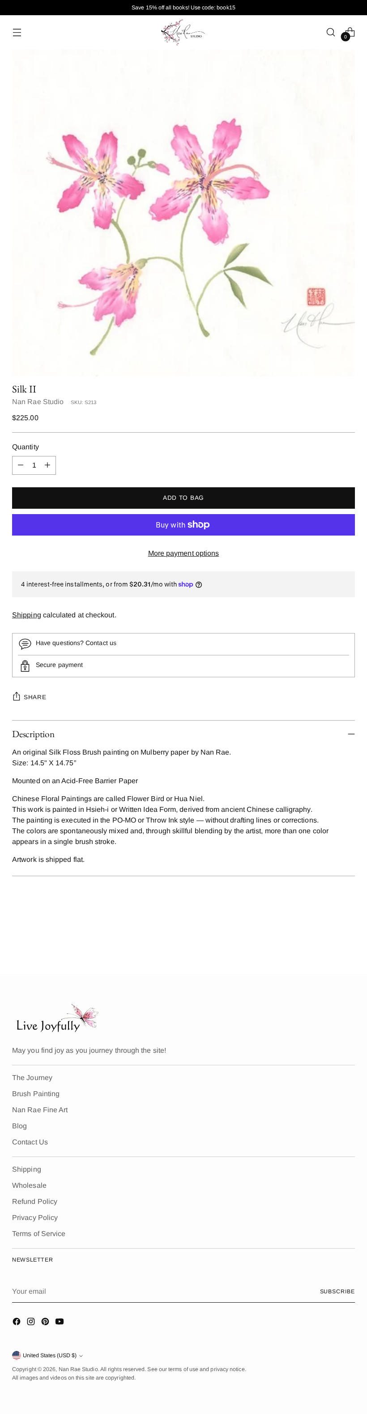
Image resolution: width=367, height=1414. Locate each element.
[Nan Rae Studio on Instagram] (31, 1323)
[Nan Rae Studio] (183, 32)
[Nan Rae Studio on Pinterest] (46, 1323)
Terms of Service (38, 1233)
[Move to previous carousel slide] (326, 943)
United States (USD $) (50, 1355)
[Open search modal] (331, 32)
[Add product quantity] (47, 465)
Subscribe (337, 1291)
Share (35, 697)
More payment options (183, 553)
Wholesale (29, 1185)
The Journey (32, 1077)
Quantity (25, 447)
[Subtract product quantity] (21, 465)
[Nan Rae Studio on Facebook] (17, 1323)
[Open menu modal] (17, 32)
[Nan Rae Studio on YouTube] (60, 1323)
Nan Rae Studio (38, 401)
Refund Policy (34, 1201)
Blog (19, 1126)
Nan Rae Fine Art (40, 1110)
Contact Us (30, 1142)
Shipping (26, 615)
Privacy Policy (35, 1217)
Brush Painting (36, 1093)
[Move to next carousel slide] (347, 942)
